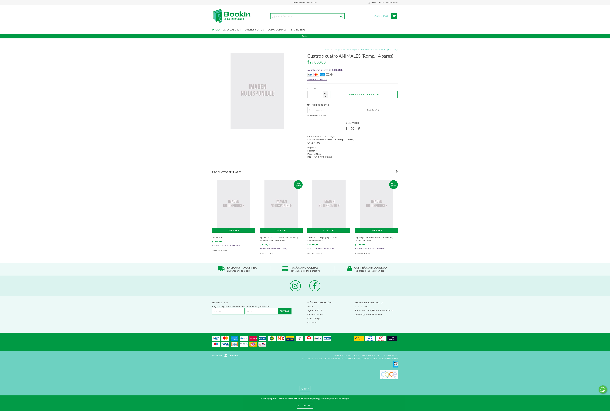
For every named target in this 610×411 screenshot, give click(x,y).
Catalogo (336, 49)
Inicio (216, 29)
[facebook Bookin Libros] (314, 285)
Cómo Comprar (278, 29)
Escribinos (298, 29)
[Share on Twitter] (352, 128)
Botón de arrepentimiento (383, 359)
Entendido (305, 405)
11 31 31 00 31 (362, 306)
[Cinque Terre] (233, 210)
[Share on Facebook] (346, 128)
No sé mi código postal (316, 115)
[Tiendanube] (226, 356)
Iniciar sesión (392, 2)
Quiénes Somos (254, 29)
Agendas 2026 (232, 29)
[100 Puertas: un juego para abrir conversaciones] (328, 210)
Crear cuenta (377, 2)
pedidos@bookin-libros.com (305, 2)
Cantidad (312, 88)
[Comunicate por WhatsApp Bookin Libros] (603, 389)
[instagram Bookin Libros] (295, 285)
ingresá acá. (360, 359)
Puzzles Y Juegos (350, 49)
